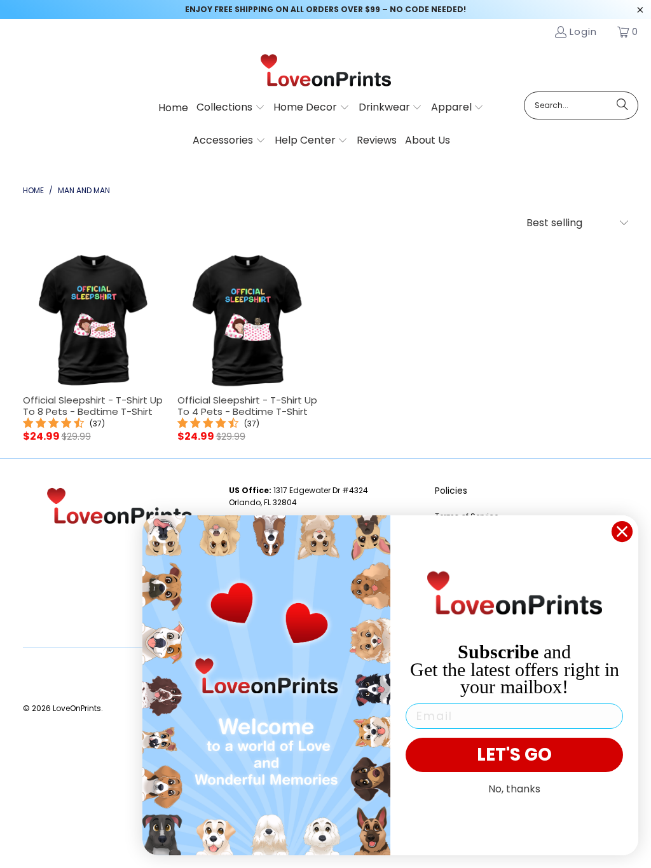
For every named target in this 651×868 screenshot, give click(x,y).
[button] (230, 108)
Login (583, 31)
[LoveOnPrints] (326, 71)
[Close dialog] (622, 531)
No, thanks (514, 789)
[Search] (622, 105)
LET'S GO (514, 754)
